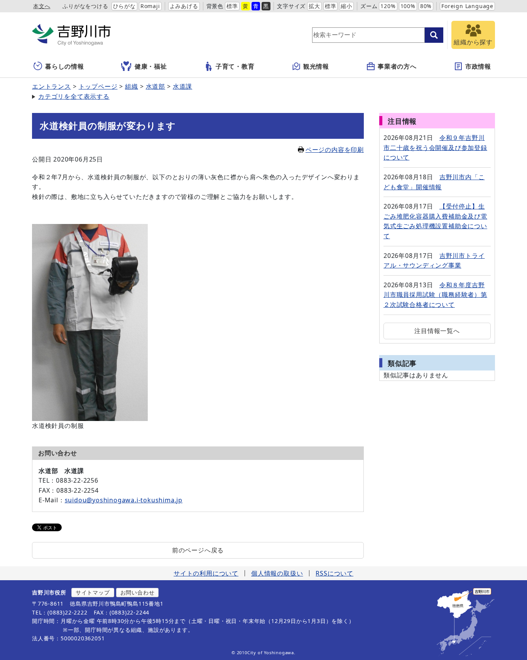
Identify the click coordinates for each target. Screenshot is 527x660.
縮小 (346, 6)
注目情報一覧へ (437, 331)
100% (408, 6)
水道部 (155, 86)
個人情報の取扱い (277, 573)
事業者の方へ (397, 66)
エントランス (51, 86)
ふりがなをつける (85, 6)
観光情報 (316, 66)
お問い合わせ (137, 592)
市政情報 (478, 66)
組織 (131, 86)
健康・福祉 (151, 66)
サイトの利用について (206, 573)
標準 (232, 6)
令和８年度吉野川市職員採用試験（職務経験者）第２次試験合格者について (435, 295)
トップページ (98, 86)
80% (426, 6)
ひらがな (124, 6)
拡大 (314, 6)
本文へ (41, 6)
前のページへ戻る (198, 550)
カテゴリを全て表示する (74, 96)
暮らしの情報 (64, 66)
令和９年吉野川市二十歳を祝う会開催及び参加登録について (435, 147)
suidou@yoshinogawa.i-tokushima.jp (123, 500)
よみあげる (184, 6)
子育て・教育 (235, 66)
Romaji (150, 6)
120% (387, 6)
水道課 (182, 86)
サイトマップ (93, 592)
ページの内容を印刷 (335, 149)
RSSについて (334, 573)
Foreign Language (467, 6)
